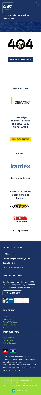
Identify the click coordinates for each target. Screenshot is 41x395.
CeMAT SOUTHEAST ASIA (13, 267)
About (5, 317)
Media (5, 327)
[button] (36, 4)
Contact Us (7, 319)
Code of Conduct (9, 343)
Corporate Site (8, 337)
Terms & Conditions (10, 322)
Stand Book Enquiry (10, 325)
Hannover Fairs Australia (27, 385)
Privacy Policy (8, 340)
